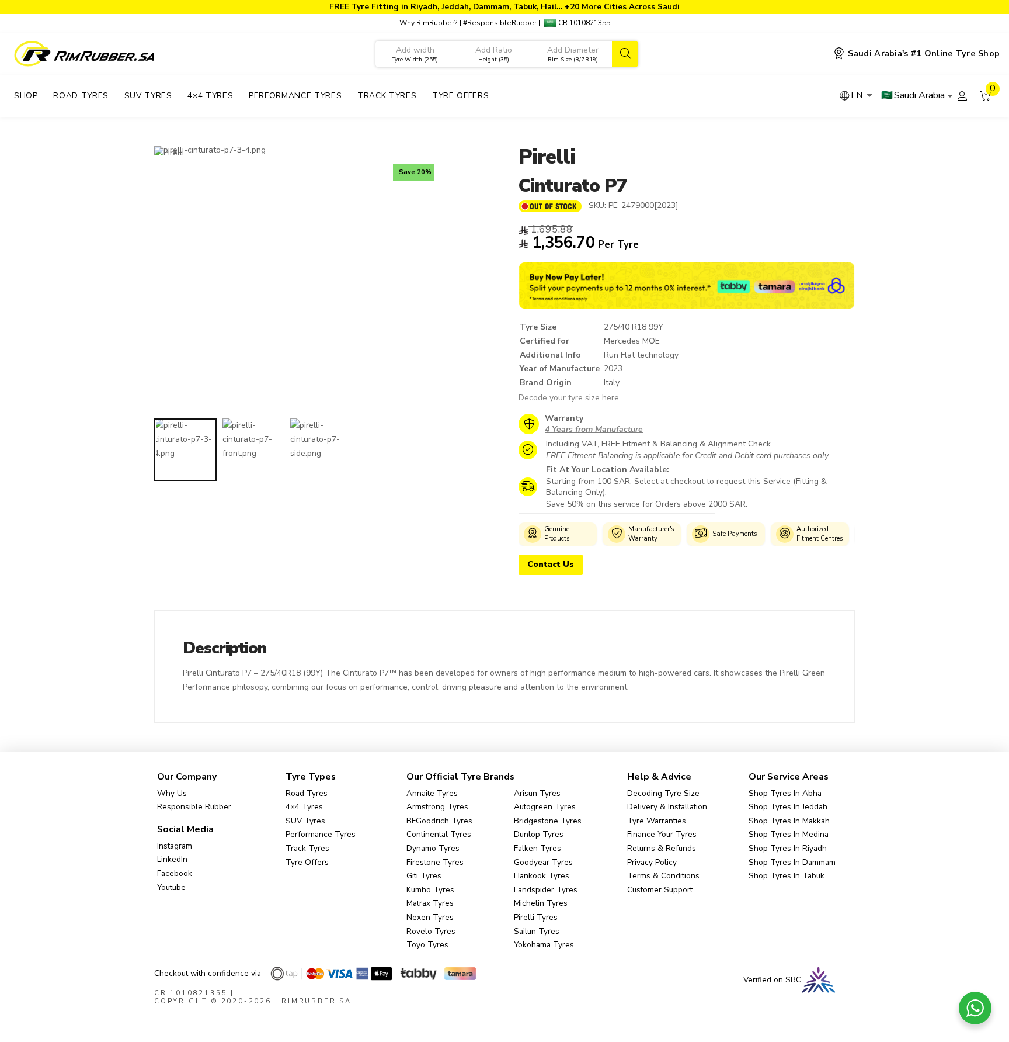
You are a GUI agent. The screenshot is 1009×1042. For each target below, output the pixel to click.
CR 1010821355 (583, 22)
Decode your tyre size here (569, 397)
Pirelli (547, 157)
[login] (962, 95)
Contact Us (550, 564)
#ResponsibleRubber (500, 22)
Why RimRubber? (428, 22)
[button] (986, 96)
